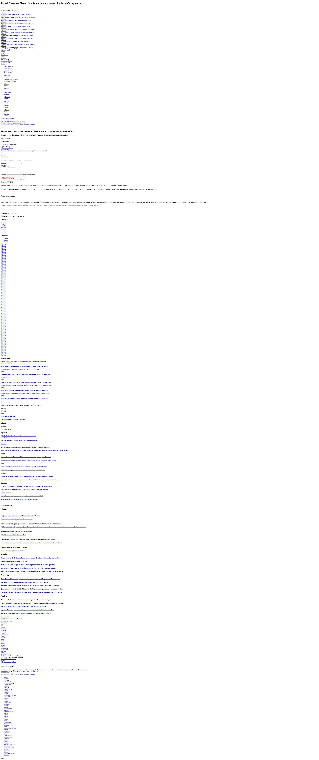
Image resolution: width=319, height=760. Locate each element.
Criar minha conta (5, 616)
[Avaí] (3, 268)
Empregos (3, 58)
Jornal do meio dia (9, 683)
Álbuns (6, 743)
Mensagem (3, 174)
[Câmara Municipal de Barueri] (18, 124)
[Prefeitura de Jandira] (13, 121)
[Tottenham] (3, 349)
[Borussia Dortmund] (3, 329)
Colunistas (6, 732)
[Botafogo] (3, 259)
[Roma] (3, 346)
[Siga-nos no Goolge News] (8, 662)
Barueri (3, 619)
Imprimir (3, 155)
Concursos (7, 731)
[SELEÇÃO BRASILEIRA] (3, 274)
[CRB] (3, 314)
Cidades (3, 624)
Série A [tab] (6, 238)
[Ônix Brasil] (7, 429)
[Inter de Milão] (3, 332)
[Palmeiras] (3, 250)
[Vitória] (3, 273)
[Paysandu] (3, 311)
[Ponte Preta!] (3, 262)
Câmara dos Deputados (7, 621)
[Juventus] (3, 334)
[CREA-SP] (8, 118)
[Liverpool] (3, 335)
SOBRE (3, 660)
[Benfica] (3, 328)
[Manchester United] (3, 338)
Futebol (6, 729)
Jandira (2, 640)
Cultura (3, 627)
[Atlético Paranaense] (3, 256)
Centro (6, 749)
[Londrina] (3, 308)
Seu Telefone (4, 167)
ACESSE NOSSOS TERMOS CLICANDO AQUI (27, 671)
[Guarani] (3, 299)
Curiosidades (4, 628)
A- (1, 152)
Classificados (4, 55)
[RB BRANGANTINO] (3, 280)
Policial (3, 645)
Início (2, 53)
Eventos (6, 740)
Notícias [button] (6, 692)
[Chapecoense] (3, 261)
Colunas (3, 56)
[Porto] (3, 343)
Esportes (3, 636)
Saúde (2, 652)
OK (2, 758)
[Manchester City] (3, 337)
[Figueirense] (3, 317)
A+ (1, 154)
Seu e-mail (3, 165)
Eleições (3, 633)
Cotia (2, 625)
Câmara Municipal (9, 747)
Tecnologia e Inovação (7, 654)
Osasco (2, 643)
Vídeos (6, 741)
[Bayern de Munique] (3, 326)
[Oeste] (3, 298)
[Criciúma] (3, 316)
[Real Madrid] (3, 344)
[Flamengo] (3, 247)
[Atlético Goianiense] (3, 267)
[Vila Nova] (3, 302)
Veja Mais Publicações (6, 505)
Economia (3, 630)
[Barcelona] (3, 325)
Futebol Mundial (5, 637)
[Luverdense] (3, 310)
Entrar (2, 7)
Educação (3, 631)
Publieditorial (4, 648)
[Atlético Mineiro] (3, 253)
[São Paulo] (3, 244)
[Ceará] (3, 307)
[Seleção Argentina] (3, 279)
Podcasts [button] (6, 678)
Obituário (6, 738)
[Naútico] (3, 313)
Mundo (2, 642)
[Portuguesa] (3, 288)
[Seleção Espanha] (3, 353)
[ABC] (3, 319)
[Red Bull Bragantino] (3, 276)
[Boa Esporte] (3, 292)
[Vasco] (3, 265)
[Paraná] (3, 305)
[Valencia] (3, 350)
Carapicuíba (4, 622)
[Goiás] (3, 304)
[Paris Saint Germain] (3, 341)
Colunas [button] (6, 686)
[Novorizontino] (3, 289)
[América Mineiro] (3, 291)
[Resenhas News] (5, 50)
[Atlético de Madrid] (3, 323)
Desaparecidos (8, 735)
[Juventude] (3, 295)
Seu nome (3, 163)
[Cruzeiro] (3, 255)
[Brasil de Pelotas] (3, 293)
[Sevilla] (3, 347)
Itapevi (2, 639)
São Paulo (3, 651)
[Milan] (3, 340)
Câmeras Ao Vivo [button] (8, 746)
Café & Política (8, 681)
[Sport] (3, 264)
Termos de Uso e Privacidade (8, 659)
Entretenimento (5, 634)
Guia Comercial (5, 59)
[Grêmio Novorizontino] (3, 286)
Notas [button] (5, 734)
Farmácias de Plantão (6, 61)
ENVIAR (10, 182)
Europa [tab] (6, 241)
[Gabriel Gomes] (3, 277)
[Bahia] (3, 270)
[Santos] (3, 249)
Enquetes (6, 755)
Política (3, 646)
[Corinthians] (3, 246)
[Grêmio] (3, 258)
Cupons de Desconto (9, 753)
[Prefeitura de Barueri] (13, 123)
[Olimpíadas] (3, 355)
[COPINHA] (3, 283)
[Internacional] (3, 296)
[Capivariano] (3, 285)
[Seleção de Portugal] (3, 352)
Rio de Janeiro (4, 649)
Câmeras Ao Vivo (5, 62)
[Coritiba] (3, 271)
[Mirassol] (3, 282)
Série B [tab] (6, 240)
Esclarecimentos (8, 737)
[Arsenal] (3, 322)
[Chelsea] (3, 331)
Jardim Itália (7, 750)
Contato (3, 64)
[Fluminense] (3, 252)
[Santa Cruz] (3, 301)
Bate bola (6, 680)
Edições (6, 690)
